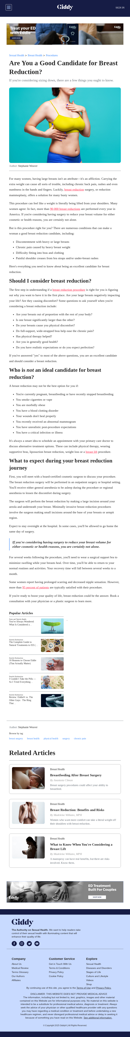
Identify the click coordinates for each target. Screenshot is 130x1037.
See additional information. (98, 1017)
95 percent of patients (35, 587)
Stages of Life (93, 972)
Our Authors (18, 976)
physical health (51, 738)
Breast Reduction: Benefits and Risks (77, 810)
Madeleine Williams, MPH (68, 815)
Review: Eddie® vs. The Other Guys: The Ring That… (21, 700)
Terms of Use (84, 987)
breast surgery (16, 738)
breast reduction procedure (68, 289)
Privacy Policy (56, 972)
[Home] (65, 7)
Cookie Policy (56, 976)
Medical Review (20, 968)
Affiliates (16, 980)
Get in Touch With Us (60, 964)
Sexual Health (16, 55)
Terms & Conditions (59, 968)
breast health (33, 738)
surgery (66, 738)
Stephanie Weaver (27, 166)
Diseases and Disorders (99, 968)
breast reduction (74, 189)
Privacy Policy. (103, 987)
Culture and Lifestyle (97, 976)
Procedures (52, 55)
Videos (89, 980)
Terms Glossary (20, 972)
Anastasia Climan (63, 780)
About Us (16, 964)
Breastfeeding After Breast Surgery (76, 775)
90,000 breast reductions (65, 209)
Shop (89, 984)
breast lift (91, 451)
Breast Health (35, 55)
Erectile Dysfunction (16, 640)
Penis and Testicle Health (17, 619)
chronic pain (80, 738)
